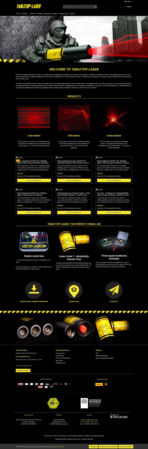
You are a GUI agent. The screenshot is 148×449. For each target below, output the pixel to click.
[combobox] (78, 6)
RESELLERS (74, 301)
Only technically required (108, 446)
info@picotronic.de (91, 420)
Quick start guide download (104, 358)
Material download (102, 356)
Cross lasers (114, 135)
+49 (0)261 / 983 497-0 (90, 422)
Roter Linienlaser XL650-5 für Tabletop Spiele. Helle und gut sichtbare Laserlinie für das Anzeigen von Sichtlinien (32, 162)
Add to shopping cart (34, 180)
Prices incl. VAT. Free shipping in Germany (29, 176)
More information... (59, 446)
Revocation (59, 360)
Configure (93, 446)
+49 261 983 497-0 (23, 357)
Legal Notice (60, 356)
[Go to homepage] (28, 6)
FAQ (97, 353)
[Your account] (121, 6)
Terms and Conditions (63, 358)
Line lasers (34, 135)
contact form (27, 366)
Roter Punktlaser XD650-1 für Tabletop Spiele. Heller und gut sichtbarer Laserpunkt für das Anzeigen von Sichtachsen (114, 162)
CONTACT (114, 301)
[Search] (95, 6)
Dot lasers (74, 135)
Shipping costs (60, 363)
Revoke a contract (23, 370)
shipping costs (64, 436)
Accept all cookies (126, 446)
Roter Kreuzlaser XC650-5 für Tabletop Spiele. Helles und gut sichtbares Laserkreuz (32, 194)
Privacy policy (60, 353)
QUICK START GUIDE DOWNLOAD (34, 301)
